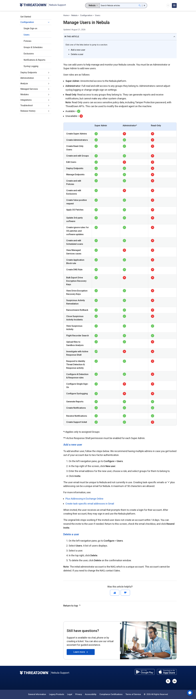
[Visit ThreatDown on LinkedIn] (174, 681)
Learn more (79, 652)
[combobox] (92, 5)
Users (26, 34)
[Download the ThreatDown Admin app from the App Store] (167, 672)
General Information (37, 694)
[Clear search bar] (144, 5)
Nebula (74, 15)
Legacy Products (56, 694)
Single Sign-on (30, 28)
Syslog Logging (31, 66)
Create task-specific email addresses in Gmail (89, 503)
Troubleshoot (26, 105)
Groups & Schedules (33, 47)
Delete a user (77, 54)
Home (66, 15)
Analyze (24, 83)
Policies (27, 41)
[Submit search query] (140, 5)
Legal (69, 694)
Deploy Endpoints (28, 72)
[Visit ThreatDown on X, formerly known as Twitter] (168, 681)
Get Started (25, 16)
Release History (27, 111)
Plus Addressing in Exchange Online (84, 498)
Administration (27, 78)
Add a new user (78, 50)
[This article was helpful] (114, 593)
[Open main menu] (174, 5)
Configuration (27, 22)
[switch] (168, 5)
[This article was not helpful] (125, 593)
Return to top (70, 605)
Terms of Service (133, 694)
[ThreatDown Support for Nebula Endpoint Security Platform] (42, 5)
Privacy (78, 694)
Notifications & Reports (34, 60)
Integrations (26, 100)
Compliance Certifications (111, 694)
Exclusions (29, 53)
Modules (24, 94)
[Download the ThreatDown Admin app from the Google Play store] (145, 672)
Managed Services (29, 89)
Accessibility (90, 694)
